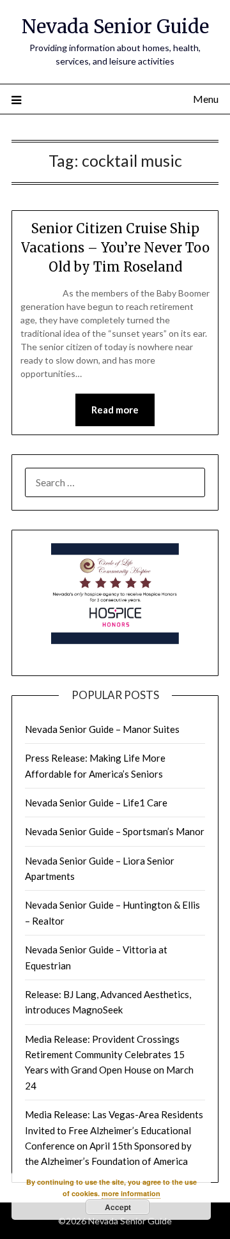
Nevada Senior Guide (115, 26)
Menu (205, 99)
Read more (115, 409)
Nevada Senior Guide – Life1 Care (96, 802)
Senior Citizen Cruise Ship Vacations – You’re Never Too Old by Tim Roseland (115, 247)
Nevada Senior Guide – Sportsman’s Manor (114, 831)
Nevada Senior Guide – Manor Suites (102, 729)
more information (131, 1193)
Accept (118, 1207)
